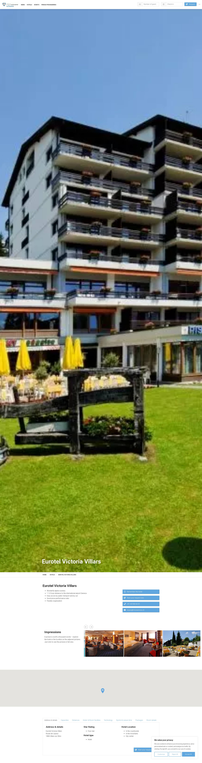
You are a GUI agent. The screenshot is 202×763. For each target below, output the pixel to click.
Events (36, 4)
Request (192, 4)
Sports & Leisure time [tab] (124, 720)
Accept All (188, 754)
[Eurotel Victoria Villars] (10, 5)
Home (44, 574)
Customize (161, 754)
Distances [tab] (75, 720)
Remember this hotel (134, 592)
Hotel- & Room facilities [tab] (91, 720)
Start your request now (135, 598)
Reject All (175, 754)
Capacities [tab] (65, 720)
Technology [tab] (108, 720)
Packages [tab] (139, 720)
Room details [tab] (151, 720)
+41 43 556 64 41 (133, 604)
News (23, 4)
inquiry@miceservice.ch (135, 610)
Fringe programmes (48, 4)
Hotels (29, 4)
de (199, 4)
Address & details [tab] (50, 720)
